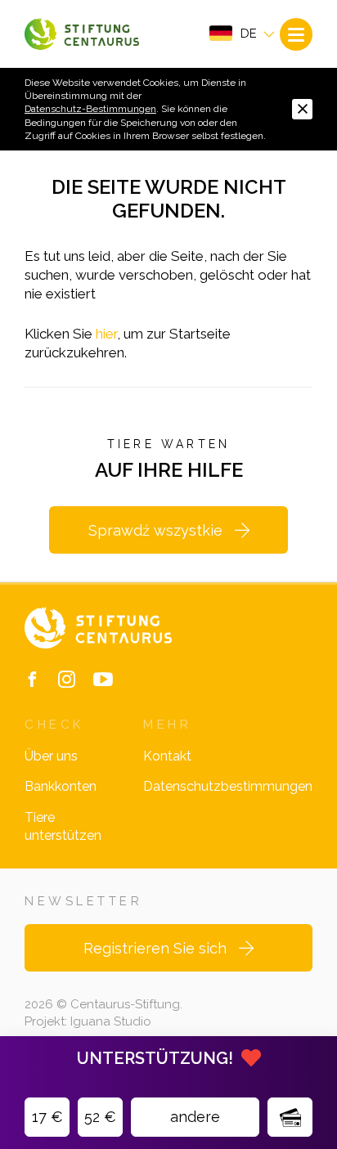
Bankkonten (61, 786)
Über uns (51, 756)
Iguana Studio (110, 1021)
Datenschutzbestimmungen (227, 786)
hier (106, 333)
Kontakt (167, 756)
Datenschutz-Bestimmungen (90, 108)
